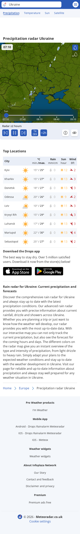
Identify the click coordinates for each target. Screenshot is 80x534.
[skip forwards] (23, 132)
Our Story (40, 472)
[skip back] (5, 132)
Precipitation (11, 13)
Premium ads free (40, 502)
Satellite (59, 13)
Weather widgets (40, 456)
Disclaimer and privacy (40, 486)
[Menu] (76, 4)
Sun (47, 13)
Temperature (32, 13)
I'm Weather (40, 410)
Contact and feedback (40, 479)
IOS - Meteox (40, 440)
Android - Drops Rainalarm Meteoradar (40, 426)
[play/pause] (14, 132)
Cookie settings (40, 521)
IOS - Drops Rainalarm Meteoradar (40, 433)
